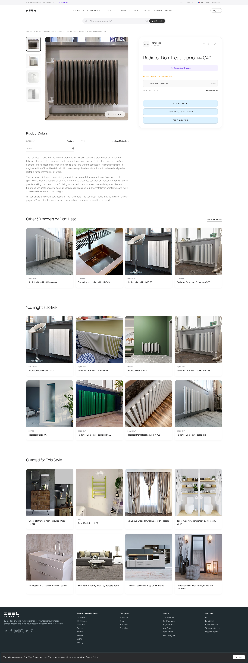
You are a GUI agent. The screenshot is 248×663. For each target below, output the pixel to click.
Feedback (209, 621)
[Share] (215, 44)
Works (147, 10)
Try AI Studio (63, 3)
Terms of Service (212, 628)
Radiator (70, 141)
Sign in (216, 10)
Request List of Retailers (180, 112)
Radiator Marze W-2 (137, 370)
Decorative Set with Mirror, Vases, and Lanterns (195, 587)
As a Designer (169, 635)
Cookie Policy (92, 657)
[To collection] (209, 44)
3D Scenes (108, 10)
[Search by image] (146, 21)
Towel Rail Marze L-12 (88, 523)
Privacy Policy (211, 624)
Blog (122, 621)
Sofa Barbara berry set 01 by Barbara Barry (98, 585)
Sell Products (169, 621)
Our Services (168, 617)
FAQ (207, 617)
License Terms (211, 631)
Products (78, 10)
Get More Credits (211, 90)
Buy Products (169, 624)
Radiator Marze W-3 (38, 434)
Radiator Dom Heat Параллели (93, 370)
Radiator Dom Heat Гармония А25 (143, 434)
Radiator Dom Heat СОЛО (139, 282)
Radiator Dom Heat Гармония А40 (94, 434)
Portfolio (124, 628)
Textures (123, 10)
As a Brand (167, 628)
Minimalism (123, 141)
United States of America (210, 3)
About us (124, 617)
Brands (158, 10)
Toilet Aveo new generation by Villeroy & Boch (196, 522)
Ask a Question (180, 120)
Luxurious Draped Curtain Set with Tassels (148, 520)
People (80, 635)
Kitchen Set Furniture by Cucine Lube (145, 585)
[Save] (203, 44)
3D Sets (137, 10)
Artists (80, 631)
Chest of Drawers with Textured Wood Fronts (47, 522)
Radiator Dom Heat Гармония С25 (193, 282)
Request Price (180, 103)
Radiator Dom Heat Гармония (43, 282)
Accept (239, 657)
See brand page (214, 220)
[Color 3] (73, 148)
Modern (115, 141)
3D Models (92, 10)
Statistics (124, 624)
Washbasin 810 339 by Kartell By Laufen (48, 585)
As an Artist (168, 631)
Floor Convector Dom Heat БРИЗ (94, 282)
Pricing (168, 10)
